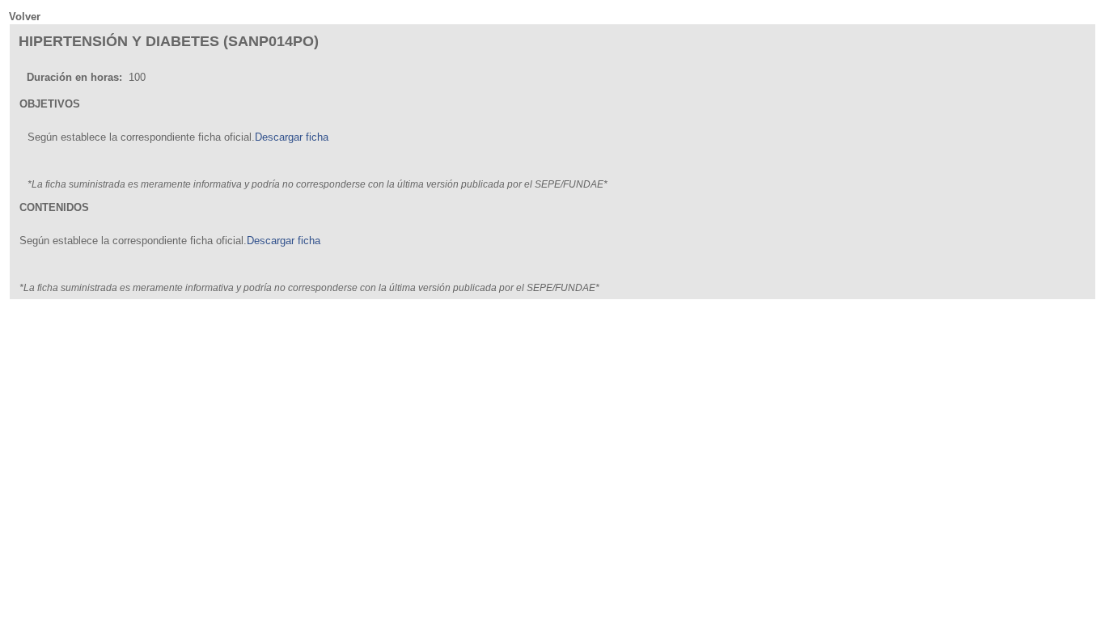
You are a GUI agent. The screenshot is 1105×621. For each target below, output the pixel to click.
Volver (24, 17)
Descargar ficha (291, 137)
